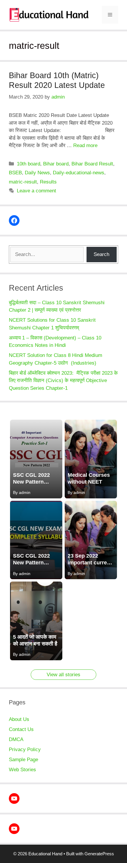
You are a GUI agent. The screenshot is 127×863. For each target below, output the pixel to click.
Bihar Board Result (92, 164)
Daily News (37, 173)
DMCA (16, 739)
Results (48, 182)
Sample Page (23, 759)
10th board (28, 164)
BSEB (15, 173)
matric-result (23, 182)
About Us (19, 719)
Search (101, 254)
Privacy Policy (25, 749)
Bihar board (56, 164)
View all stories (63, 674)
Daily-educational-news (78, 173)
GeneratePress (99, 853)
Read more (85, 145)
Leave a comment (36, 191)
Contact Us (21, 729)
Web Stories (22, 769)
